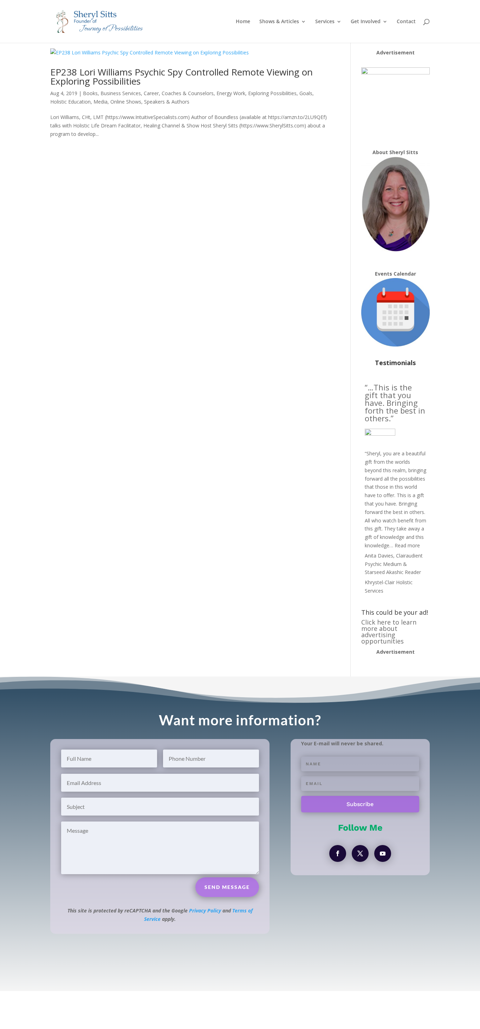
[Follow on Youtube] (382, 853)
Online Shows (125, 101)
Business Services (120, 93)
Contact (406, 22)
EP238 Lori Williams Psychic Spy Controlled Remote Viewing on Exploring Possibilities (181, 76)
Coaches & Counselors (188, 93)
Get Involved (366, 22)
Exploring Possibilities (272, 93)
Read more (407, 545)
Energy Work (230, 93)
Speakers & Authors (166, 101)
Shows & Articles (279, 22)
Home (243, 22)
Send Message (227, 887)
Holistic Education (70, 101)
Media (100, 101)
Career (151, 93)
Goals (305, 93)
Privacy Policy (205, 910)
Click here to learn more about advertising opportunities (388, 631)
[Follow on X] (360, 853)
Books (90, 93)
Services (325, 22)
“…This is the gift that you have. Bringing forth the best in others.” (395, 402)
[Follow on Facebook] (337, 853)
